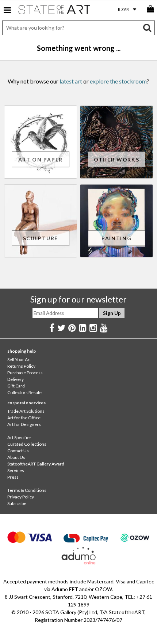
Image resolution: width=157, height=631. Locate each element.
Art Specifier (19, 437)
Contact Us (18, 450)
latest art (71, 81)
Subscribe (16, 503)
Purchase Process (25, 372)
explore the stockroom (118, 81)
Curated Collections (26, 444)
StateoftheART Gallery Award (35, 464)
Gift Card (16, 386)
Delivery (15, 379)
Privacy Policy (20, 497)
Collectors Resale (24, 392)
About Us (16, 457)
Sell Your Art (19, 359)
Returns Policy (21, 366)
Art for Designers (24, 424)
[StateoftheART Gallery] (54, 11)
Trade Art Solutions (26, 411)
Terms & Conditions (26, 490)
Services (15, 470)
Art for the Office (24, 417)
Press (13, 477)
